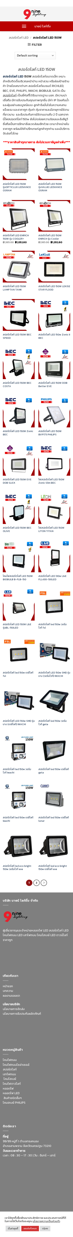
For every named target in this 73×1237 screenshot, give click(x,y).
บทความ (8, 990)
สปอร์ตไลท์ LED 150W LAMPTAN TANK (14, 288)
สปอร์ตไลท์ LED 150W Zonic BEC (18, 433)
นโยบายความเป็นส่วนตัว (46, 1221)
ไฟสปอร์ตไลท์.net (30, 958)
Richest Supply (13, 1022)
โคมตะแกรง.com (24, 1036)
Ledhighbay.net (34, 1022)
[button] (24, 26)
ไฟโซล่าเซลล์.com (55, 1027)
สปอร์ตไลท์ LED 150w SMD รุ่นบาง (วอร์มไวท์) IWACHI (54, 674)
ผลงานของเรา (11, 995)
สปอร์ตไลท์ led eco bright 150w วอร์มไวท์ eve (17, 867)
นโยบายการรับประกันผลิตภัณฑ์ (22, 1013)
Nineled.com (47, 1032)
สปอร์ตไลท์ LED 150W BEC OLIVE (17, 529)
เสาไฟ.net (9, 1197)
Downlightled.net (57, 1022)
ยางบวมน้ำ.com (36, 1102)
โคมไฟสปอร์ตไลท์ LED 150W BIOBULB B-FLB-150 (18, 577)
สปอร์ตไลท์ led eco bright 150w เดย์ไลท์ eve (52, 867)
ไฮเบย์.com (31, 1032)
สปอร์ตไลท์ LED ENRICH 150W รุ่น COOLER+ (16, 237)
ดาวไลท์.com (33, 1107)
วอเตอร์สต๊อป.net (45, 953)
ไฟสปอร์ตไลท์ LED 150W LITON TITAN (51, 529)
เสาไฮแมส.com (12, 1027)
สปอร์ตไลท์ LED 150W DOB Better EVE (52, 384)
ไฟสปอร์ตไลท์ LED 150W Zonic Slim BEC (51, 481)
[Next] (44, 883)
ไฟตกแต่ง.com (53, 1112)
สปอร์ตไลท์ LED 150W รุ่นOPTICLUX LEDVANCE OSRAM (17, 187)
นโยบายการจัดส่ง (14, 1009)
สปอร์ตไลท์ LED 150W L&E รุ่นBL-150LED (17, 626)
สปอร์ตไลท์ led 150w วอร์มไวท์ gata (52, 722)
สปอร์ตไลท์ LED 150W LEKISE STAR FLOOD (54, 288)
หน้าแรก (8, 986)
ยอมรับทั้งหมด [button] (30, 1228)
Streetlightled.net (53, 1197)
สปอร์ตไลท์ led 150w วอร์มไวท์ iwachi (17, 771)
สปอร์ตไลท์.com (13, 1032)
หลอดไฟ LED (11, 1093)
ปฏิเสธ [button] (45, 1228)
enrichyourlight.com (17, 953)
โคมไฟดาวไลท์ (12, 1083)
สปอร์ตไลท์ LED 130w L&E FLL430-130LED (52, 577)
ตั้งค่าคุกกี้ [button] (13, 1228)
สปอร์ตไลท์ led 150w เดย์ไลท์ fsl (18, 674)
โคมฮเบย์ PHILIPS (14, 1102)
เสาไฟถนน (9, 1074)
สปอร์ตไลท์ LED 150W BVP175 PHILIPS (50, 433)
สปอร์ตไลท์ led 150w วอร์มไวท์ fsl (52, 626)
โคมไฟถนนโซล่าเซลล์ (16, 1064)
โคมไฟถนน (10, 1060)
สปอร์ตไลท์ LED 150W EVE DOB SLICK (17, 481)
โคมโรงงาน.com (33, 1027)
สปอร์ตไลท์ (10, 1069)
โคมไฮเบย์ (10, 1079)
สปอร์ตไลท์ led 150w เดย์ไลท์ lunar (53, 819)
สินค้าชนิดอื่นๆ (13, 1098)
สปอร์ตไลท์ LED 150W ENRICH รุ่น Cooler (50, 237)
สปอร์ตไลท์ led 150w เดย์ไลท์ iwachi (18, 819)
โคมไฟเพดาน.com (47, 1036)
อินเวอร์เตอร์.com (32, 1112)
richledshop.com (58, 1102)
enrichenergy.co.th (15, 1202)
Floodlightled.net (28, 1197)
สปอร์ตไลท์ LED (18, 37)
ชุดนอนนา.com (38, 1202)
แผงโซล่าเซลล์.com (54, 1107)
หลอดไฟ (8, 1088)
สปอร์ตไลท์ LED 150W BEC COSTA (17, 384)
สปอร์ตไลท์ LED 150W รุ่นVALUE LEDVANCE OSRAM (50, 187)
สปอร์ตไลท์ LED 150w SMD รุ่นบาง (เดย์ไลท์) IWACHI (19, 722)
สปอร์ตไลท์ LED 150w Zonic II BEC (54, 336)
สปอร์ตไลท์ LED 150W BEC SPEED (17, 336)
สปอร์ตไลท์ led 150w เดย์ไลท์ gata (53, 771)
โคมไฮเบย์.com (53, 958)
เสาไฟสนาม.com (13, 1107)
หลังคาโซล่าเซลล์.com (17, 1117)
